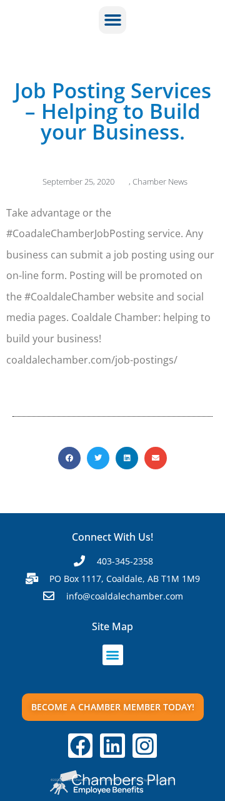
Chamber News (160, 181)
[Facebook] (80, 745)
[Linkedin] (112, 745)
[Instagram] (145, 745)
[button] (112, 20)
